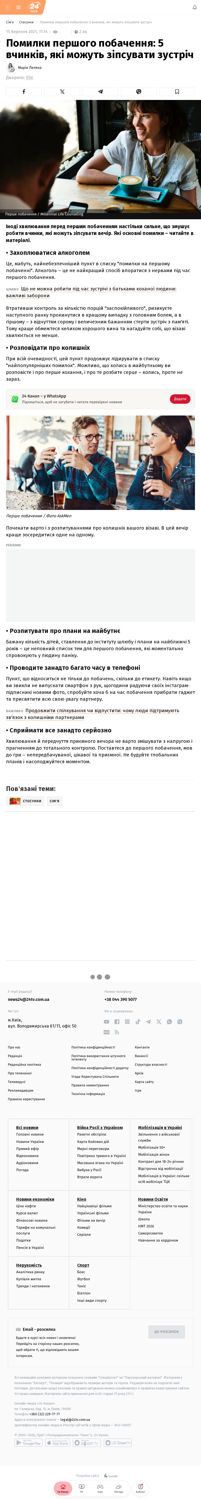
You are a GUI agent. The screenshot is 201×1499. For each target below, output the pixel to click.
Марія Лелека (30, 68)
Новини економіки (35, 1199)
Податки (23, 1240)
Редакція (15, 1056)
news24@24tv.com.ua (28, 999)
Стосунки (27, 22)
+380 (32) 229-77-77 (44, 1414)
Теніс (81, 1286)
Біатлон (84, 1293)
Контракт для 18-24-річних (161, 1162)
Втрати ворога (89, 1177)
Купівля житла (28, 1279)
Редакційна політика (24, 1064)
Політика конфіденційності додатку (100, 1068)
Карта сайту (144, 1082)
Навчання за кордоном (158, 1240)
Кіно (81, 1199)
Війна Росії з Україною (100, 1127)
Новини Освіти (153, 1199)
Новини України (30, 1141)
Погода (22, 1170)
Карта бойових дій (93, 1141)
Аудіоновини (27, 1163)
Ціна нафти (26, 1206)
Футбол (83, 1279)
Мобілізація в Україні (160, 1127)
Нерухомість (29, 1265)
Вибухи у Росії (89, 1170)
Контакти (142, 1047)
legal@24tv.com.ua (75, 1420)
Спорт (83, 1265)
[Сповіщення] (194, 7)
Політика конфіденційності (93, 1047)
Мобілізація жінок (153, 1154)
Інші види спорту (92, 1300)
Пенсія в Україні (30, 1247)
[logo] (34, 7)
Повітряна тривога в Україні (101, 1156)
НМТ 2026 (146, 1226)
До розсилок (167, 1332)
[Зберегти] (177, 91)
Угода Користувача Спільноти (95, 1077)
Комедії (83, 1227)
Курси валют (27, 1213)
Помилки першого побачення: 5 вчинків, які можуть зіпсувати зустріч (96, 22)
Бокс (81, 1272)
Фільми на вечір (91, 1220)
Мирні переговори (93, 1149)
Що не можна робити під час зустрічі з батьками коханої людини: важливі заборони (91, 292)
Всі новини (27, 1127)
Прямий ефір (27, 1149)
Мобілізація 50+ (151, 1147)
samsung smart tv (118, 1442)
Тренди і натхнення (33, 1286)
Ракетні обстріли (91, 1134)
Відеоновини (27, 1156)
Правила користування (26, 1099)
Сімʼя (10, 22)
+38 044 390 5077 (120, 999)
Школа (144, 1219)
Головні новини (30, 1134)
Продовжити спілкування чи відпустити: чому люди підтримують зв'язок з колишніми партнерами (92, 714)
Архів (139, 1073)
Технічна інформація (88, 1094)
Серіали (84, 1234)
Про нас (14, 1047)
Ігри (138, 1090)
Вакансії (141, 1056)
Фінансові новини (32, 1220)
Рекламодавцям (20, 1090)
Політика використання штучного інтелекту (98, 1057)
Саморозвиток (150, 1233)
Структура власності (151, 1064)
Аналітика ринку (30, 1272)
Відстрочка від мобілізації (160, 1169)
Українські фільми (93, 1213)
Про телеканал (20, 1073)
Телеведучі (16, 1082)
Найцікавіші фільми (94, 1206)
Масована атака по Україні (100, 1163)
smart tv (87, 1442)
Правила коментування (90, 1085)
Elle (29, 77)
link (106, 1021)
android (28, 1442)
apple (57, 1442)
